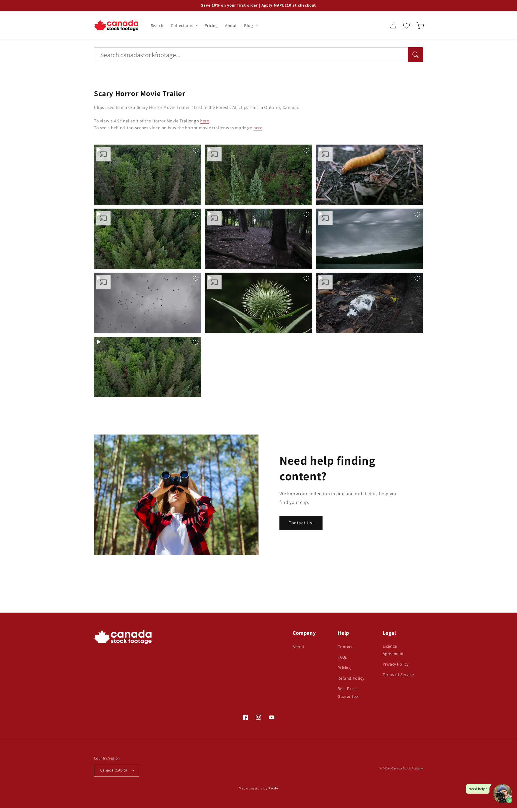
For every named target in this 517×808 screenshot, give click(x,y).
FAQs (342, 657)
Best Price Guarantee (347, 692)
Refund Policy (350, 678)
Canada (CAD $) (113, 770)
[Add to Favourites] (195, 150)
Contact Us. (301, 522)
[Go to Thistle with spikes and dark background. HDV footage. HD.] (258, 303)
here (204, 121)
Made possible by (258, 788)
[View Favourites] (406, 25)
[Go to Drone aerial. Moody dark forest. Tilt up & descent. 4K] (147, 175)
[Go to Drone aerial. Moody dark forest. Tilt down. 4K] (147, 239)
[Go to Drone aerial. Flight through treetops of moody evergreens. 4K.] (258, 175)
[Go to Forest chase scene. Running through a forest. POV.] (258, 239)
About (299, 646)
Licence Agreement (393, 649)
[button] (184, 25)
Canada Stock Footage (407, 768)
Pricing (344, 667)
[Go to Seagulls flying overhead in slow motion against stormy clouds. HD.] (147, 303)
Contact (345, 646)
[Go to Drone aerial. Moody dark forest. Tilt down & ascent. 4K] (147, 367)
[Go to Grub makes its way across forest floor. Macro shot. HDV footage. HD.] (369, 175)
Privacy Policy (396, 664)
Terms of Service (398, 674)
